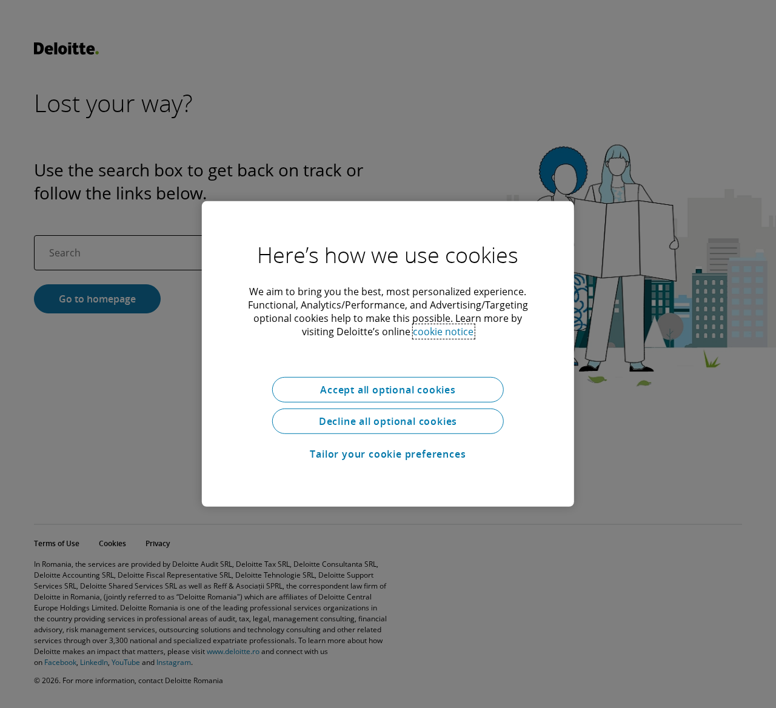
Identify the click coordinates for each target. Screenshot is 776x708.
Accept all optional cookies (388, 389)
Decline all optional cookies (388, 421)
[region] (388, 354)
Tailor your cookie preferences (388, 454)
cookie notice (443, 331)
